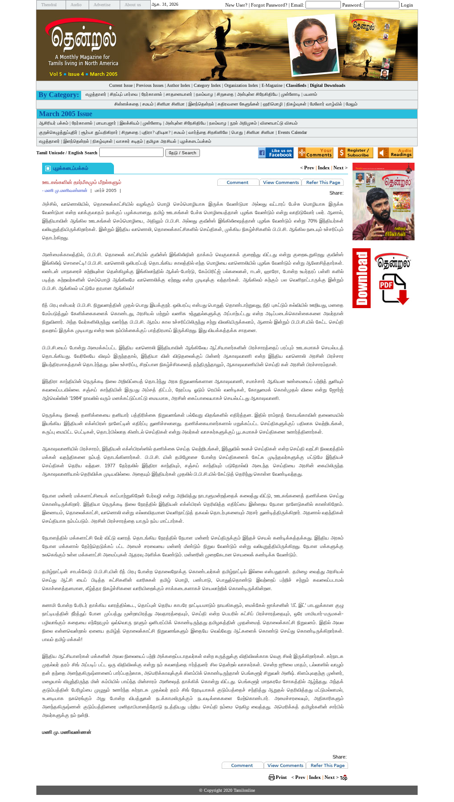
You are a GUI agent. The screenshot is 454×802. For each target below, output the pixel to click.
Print (281, 777)
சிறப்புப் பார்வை (124, 94)
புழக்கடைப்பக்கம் (195, 141)
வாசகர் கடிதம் (129, 141)
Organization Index (241, 85)
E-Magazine (272, 85)
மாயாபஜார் (106, 123)
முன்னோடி (290, 94)
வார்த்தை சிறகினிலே (208, 132)
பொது (237, 132)
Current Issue (121, 85)
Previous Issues (150, 85)
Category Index (207, 85)
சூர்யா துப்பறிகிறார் (99, 132)
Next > (340, 167)
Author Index (178, 85)
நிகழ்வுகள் (296, 104)
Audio (76, 4)
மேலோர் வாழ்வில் (326, 104)
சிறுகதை (225, 94)
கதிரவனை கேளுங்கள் (238, 104)
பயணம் (310, 94)
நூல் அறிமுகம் (243, 123)
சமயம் (147, 104)
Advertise (102, 4)
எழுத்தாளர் (96, 94)
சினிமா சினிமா (171, 104)
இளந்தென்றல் (201, 104)
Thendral (49, 4)
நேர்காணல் (151, 94)
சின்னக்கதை (126, 104)
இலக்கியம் (129, 123)
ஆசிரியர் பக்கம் (53, 123)
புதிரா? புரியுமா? (156, 132)
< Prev (307, 167)
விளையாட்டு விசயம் (278, 123)
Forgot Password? (269, 4)
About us (133, 4)
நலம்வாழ (204, 94)
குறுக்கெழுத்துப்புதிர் (58, 132)
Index (324, 167)
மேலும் (351, 104)
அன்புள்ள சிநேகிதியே (257, 94)
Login (407, 4)
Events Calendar (292, 132)
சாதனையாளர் (179, 94)
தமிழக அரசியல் (161, 141)
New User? (236, 4)
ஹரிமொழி (273, 104)
